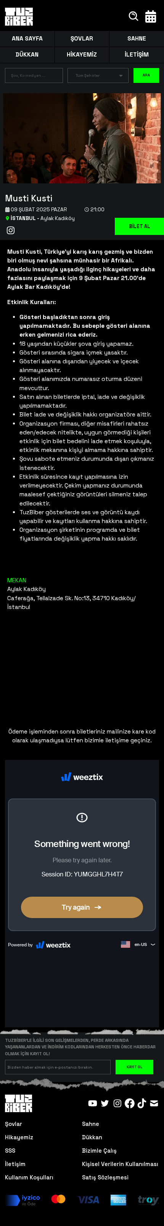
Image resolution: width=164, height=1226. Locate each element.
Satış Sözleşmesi (105, 1177)
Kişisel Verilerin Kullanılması (120, 1164)
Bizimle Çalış (99, 1150)
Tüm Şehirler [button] (88, 75)
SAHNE (136, 38)
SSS (10, 1150)
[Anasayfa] (19, 16)
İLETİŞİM (137, 54)
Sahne (90, 1123)
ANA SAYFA (27, 38)
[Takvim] (150, 16)
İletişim (15, 1164)
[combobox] (28, 77)
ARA (146, 75)
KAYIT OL (134, 1066)
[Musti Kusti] (79, 138)
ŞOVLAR (82, 38)
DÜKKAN (27, 54)
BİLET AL (139, 226)
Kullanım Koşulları (29, 1177)
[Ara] (133, 16)
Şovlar (13, 1123)
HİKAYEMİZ (82, 54)
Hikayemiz (19, 1137)
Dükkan (92, 1137)
